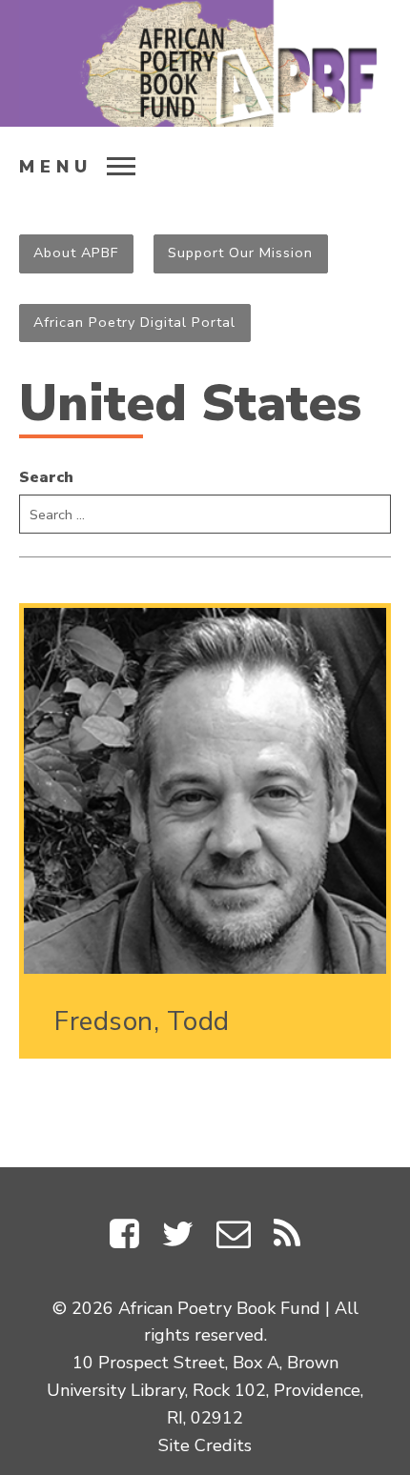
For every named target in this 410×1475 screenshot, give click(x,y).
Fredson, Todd (142, 1021)
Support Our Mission (240, 252)
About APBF (75, 252)
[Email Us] (233, 1238)
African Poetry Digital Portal (134, 322)
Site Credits (205, 1445)
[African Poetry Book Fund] (205, 63)
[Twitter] (178, 1238)
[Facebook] (124, 1238)
